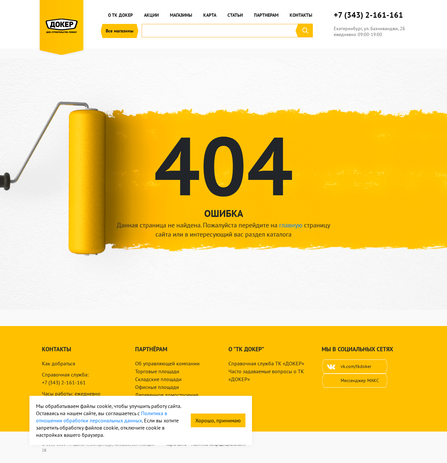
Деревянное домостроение (166, 395)
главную (290, 225)
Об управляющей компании (167, 363)
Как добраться (58, 363)
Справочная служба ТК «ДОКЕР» (266, 363)
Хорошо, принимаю (218, 420)
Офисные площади (157, 387)
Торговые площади (157, 371)
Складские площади (158, 379)
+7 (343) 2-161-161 (368, 15)
